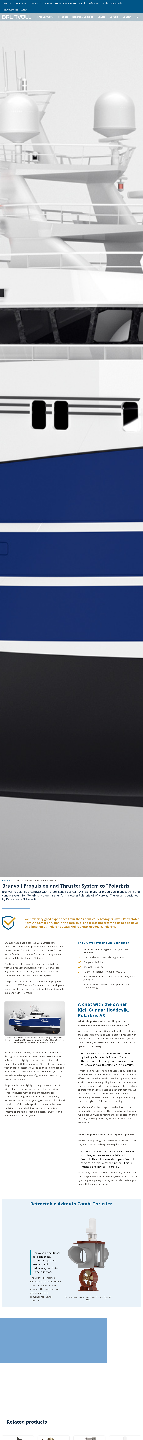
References (94, 3)
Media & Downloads (112, 3)
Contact (127, 16)
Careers (114, 16)
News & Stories (10, 9)
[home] (16, 17)
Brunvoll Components (41, 3)
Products (63, 16)
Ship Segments (45, 16)
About (24, 9)
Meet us (7, 3)
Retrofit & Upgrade (82, 16)
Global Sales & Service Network (70, 3)
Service (101, 16)
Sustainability (21, 3)
